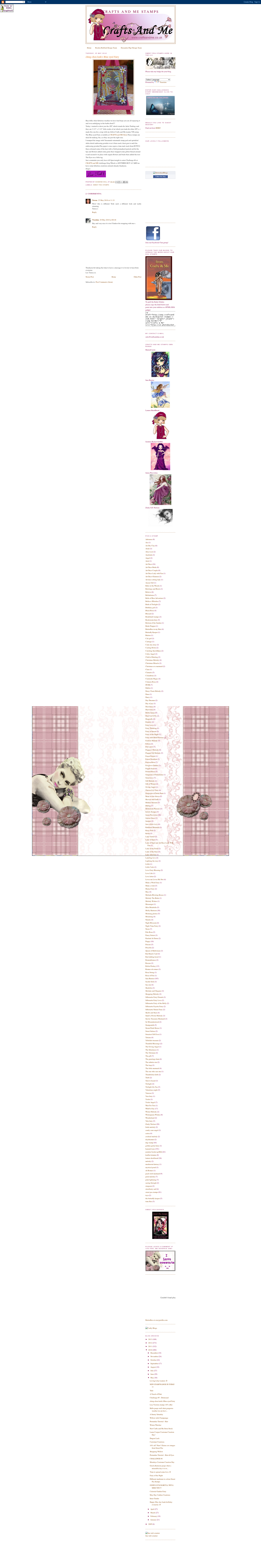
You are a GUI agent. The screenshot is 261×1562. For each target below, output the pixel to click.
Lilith (147, 864)
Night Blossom (150, 923)
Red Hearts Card (151, 953)
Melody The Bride (152, 898)
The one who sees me (153, 1071)
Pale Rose (149, 932)
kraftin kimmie (150, 1155)
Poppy (147, 941)
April (152, 1509)
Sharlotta (148, 988)
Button (148, 635)
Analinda (148, 555)
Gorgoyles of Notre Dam (154, 793)
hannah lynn (150, 1149)
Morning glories (151, 913)
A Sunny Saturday (156, 1414)
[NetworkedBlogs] (160, 172)
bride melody (150, 1127)
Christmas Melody (152, 660)
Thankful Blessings (152, 1043)
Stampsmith (149, 1025)
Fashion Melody (151, 740)
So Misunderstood (152, 1022)
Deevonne (149, 709)
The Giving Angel (152, 1046)
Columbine (149, 675)
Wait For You (150, 1105)
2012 (150, 1343)
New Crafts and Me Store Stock (161, 1428)
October (153, 1360)
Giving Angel (150, 787)
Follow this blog (160, 176)
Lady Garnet (150, 836)
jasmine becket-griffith (153, 1152)
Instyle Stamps (150, 812)
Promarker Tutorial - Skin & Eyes (162, 1455)
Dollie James (150, 712)
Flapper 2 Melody (152, 750)
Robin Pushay (150, 966)
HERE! (158, 128)
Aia (146, 542)
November (154, 1356)
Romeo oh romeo (151, 969)
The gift (148, 1056)
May (147, 892)
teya (147, 1195)
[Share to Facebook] (124, 182)
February (153, 1516)
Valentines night (151, 1090)
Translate (163, 82)
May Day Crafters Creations (160, 1495)
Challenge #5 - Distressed (159, 1397)
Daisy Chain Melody (153, 691)
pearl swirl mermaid (152, 1173)
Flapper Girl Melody (153, 753)
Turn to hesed (150, 1080)
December (154, 1353)
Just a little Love (151, 824)
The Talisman (150, 1053)
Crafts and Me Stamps (130, 11)
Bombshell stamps (152, 617)
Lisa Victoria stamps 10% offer (161, 1404)
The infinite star (151, 1062)
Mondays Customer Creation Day (162, 1462)
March (153, 1512)
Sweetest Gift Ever (152, 1034)
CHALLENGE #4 (156, 1458)
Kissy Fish (149, 830)
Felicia (147, 743)
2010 (150, 1350)
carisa (147, 1133)
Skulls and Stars (151, 1012)
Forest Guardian (151, 759)
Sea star (148, 984)
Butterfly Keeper (151, 632)
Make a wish (150, 885)
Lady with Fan (150, 854)
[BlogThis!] (119, 182)
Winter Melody (151, 1111)
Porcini (148, 944)
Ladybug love (150, 858)
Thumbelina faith (151, 1074)
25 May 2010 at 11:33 (106, 200)
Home (89, 48)
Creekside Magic (151, 678)
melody (148, 1161)
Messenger (149, 904)
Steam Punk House (152, 1028)
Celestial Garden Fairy (158, 1491)
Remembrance (150, 960)
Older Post (137, 277)
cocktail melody (151, 1136)
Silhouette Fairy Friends (154, 997)
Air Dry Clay (150, 545)
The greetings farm (152, 1059)
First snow (149, 746)
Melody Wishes (151, 901)
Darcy (147, 697)
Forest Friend (150, 756)
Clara (147, 669)
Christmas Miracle (152, 663)
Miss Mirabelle (151, 907)
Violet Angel (150, 1102)
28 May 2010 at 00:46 (108, 220)
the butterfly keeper (152, 1198)
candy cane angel (151, 1130)
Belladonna (149, 595)
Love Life (149, 873)
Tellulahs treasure (151, 1040)
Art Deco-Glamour (152, 576)
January (153, 1519)
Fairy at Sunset (150, 731)
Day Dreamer (150, 700)
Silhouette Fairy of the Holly (156, 1003)
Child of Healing (151, 657)
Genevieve (149, 778)
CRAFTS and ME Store (118, 135)
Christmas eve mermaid (154, 666)
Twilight (148, 1084)
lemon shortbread (151, 1158)
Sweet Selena (150, 1031)
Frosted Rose (150, 771)
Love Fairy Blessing (152, 870)
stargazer (148, 1186)
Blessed (148, 613)
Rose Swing (149, 972)
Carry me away (150, 644)
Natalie (148, 919)
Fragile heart (150, 768)
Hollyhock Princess (152, 808)
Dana (147, 694)
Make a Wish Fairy (152, 882)
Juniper (148, 821)
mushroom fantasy (152, 1164)
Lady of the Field (151, 848)
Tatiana (148, 1037)
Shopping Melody (152, 994)
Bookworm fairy (151, 620)
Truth (147, 1077)
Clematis (148, 672)
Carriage (148, 641)
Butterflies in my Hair (153, 629)
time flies (148, 1201)
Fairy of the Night (152, 734)
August (153, 1367)
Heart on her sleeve (152, 796)
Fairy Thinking (151, 728)
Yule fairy (149, 1121)
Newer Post (90, 277)
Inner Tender (154, 1498)
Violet (147, 1099)
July (152, 1370)
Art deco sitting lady (153, 579)
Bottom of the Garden (153, 623)
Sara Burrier (149, 978)
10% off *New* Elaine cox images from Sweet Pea (162, 1446)
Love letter (149, 876)
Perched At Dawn (151, 938)
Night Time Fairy (151, 926)
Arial (147, 561)
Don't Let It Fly (151, 716)
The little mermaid (152, 1068)
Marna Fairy (149, 889)
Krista (147, 833)
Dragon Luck (154, 1438)
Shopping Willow (156, 1451)
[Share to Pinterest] (126, 182)
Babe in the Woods (152, 585)
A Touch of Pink (156, 1394)
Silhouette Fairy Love (153, 1000)
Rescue (148, 963)
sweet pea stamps (101, 185)
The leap (148, 1065)
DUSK (147, 685)
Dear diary (149, 706)
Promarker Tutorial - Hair (159, 1421)
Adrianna (148, 539)
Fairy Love (149, 725)
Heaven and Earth (152, 799)
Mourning (149, 916)
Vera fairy (149, 1096)
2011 (150, 1346)
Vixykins (95, 219)
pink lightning (150, 1180)
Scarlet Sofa (149, 981)
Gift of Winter (150, 784)
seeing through (150, 1183)
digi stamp (149, 1142)
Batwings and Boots (152, 589)
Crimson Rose (150, 682)
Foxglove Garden (151, 765)
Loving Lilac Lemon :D (158, 1381)
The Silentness (150, 1050)
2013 (150, 1339)
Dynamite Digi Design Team (131, 48)
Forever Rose (150, 762)
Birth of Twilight (151, 604)
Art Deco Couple (151, 570)
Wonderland (149, 1118)
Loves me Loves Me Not (154, 879)
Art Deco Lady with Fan (154, 573)
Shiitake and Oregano (153, 991)
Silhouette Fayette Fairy (154, 1006)
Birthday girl (150, 607)
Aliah (147, 548)
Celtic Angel (150, 654)
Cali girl (148, 638)
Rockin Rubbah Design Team (106, 48)
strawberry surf (150, 1189)
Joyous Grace (150, 818)
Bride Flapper (150, 626)
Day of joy (149, 703)
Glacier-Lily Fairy (152, 790)
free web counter (151, 1536)
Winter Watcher (155, 1425)
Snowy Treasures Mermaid (155, 1019)
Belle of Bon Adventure (154, 598)
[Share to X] (121, 182)
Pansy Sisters (150, 935)
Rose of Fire (149, 975)
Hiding (148, 805)
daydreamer (149, 1139)
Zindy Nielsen (150, 1124)
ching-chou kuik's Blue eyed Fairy (162, 1401)
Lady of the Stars (151, 851)
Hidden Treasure (151, 802)
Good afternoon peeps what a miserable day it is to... (160, 1467)
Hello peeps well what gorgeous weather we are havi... (161, 1409)
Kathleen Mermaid (152, 827)
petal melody (150, 1176)
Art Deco (148, 564)
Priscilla (148, 947)
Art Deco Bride (150, 567)
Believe (148, 592)
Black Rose (149, 610)
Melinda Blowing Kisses (154, 895)
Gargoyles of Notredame (154, 774)
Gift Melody (150, 781)
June (152, 1374)
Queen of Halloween (152, 950)
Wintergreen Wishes (152, 1114)
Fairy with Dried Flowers (154, 737)
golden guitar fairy (152, 1145)
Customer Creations (157, 1442)
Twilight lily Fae (151, 1087)
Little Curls (149, 867)
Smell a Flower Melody (154, 1015)
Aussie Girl (149, 582)
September (154, 1363)
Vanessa (148, 1093)
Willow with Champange (159, 1418)
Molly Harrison (151, 910)
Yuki (151, 1390)
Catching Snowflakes (153, 651)
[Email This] (116, 182)
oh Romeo (149, 1170)
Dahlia (147, 688)
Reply (94, 212)
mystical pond (150, 1167)
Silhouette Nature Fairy (154, 1009)
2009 (150, 1524)
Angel (147, 558)
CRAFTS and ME (92, 163)
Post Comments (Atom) (104, 282)
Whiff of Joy (149, 1108)
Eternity (148, 722)
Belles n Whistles (151, 601)
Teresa (94, 200)
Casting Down (150, 647)
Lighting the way (151, 861)
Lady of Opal (150, 839)
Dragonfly (149, 719)
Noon (147, 929)
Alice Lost (149, 551)
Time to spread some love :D (160, 1472)
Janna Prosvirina (151, 815)
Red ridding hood (152, 957)
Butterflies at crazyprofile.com (156, 1320)
